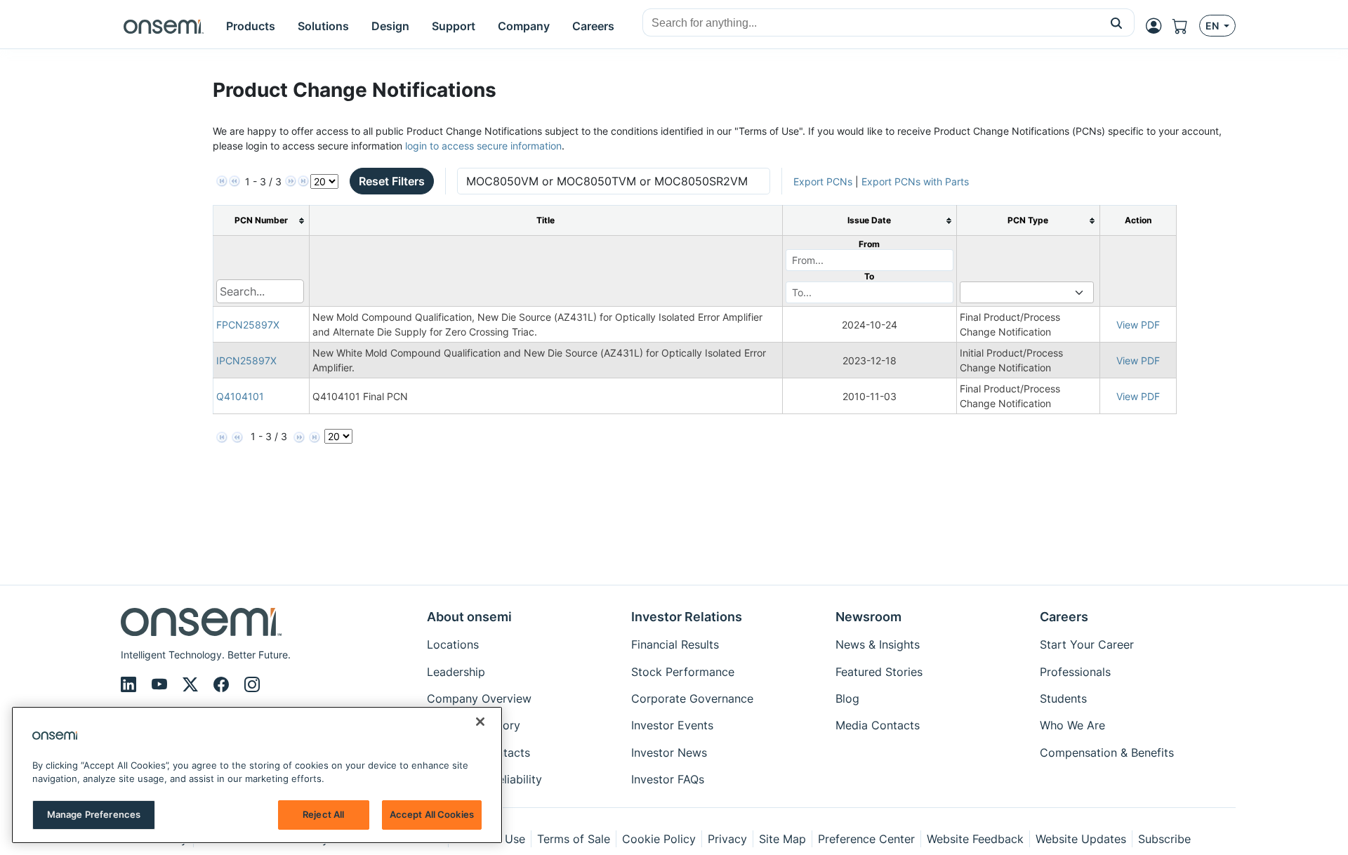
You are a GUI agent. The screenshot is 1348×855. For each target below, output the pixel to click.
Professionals (1075, 672)
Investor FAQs (667, 779)
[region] (257, 775)
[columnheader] (261, 221)
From (869, 244)
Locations (453, 644)
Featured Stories (879, 672)
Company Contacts (478, 752)
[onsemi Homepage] (163, 26)
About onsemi (469, 616)
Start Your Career (1087, 644)
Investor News (669, 752)
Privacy (727, 839)
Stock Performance (682, 672)
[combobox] (871, 23)
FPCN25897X (247, 325)
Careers (1064, 616)
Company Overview (479, 698)
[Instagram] (252, 684)
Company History (473, 725)
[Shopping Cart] (1185, 26)
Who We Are (1072, 725)
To (869, 276)
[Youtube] (161, 684)
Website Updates (1081, 839)
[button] (1117, 22)
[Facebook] (223, 684)
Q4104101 (240, 396)
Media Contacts (877, 725)
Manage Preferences (93, 814)
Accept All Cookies (432, 814)
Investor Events (672, 725)
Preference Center (866, 839)
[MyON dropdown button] (1157, 26)
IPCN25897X (246, 360)
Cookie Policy (659, 839)
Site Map (782, 839)
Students (1063, 698)
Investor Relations (686, 616)
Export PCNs (822, 181)
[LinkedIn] (130, 684)
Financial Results (675, 644)
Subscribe (1164, 839)
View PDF (1138, 325)
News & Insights (877, 644)
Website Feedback (975, 839)
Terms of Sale (573, 839)
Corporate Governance (692, 698)
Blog (847, 698)
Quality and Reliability (484, 779)
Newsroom (868, 616)
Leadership (456, 672)
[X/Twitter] (192, 684)
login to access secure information (483, 146)
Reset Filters (392, 181)
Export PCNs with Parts (915, 181)
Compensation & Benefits (1107, 752)
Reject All (323, 814)
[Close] (480, 721)
